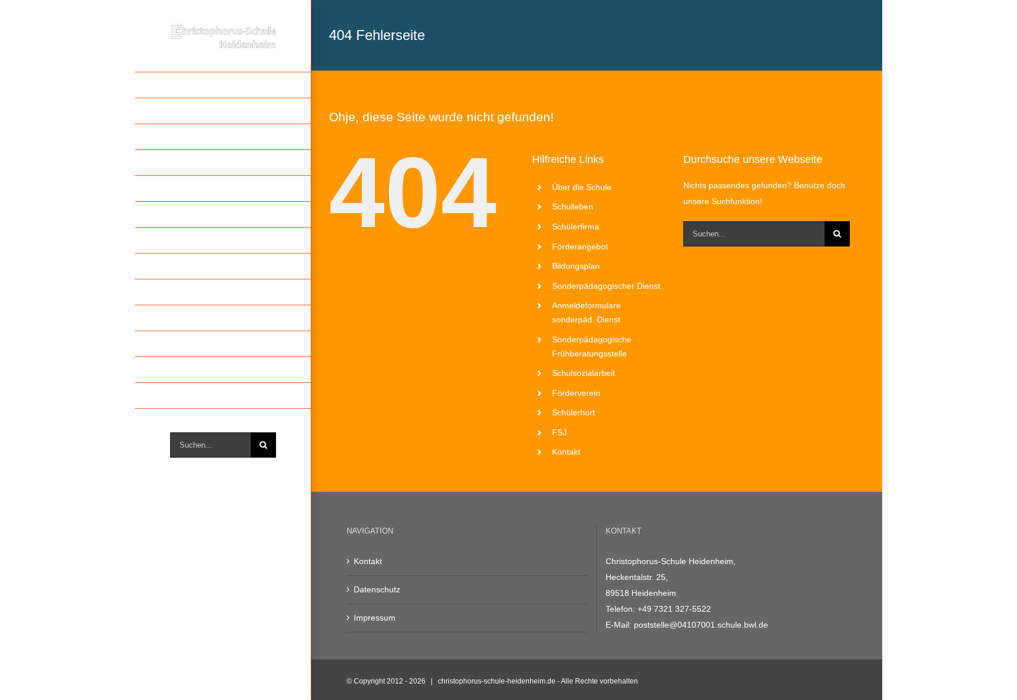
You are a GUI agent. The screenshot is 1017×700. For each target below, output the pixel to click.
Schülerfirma (575, 226)
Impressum (375, 617)
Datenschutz (377, 589)
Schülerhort (573, 412)
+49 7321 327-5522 (674, 609)
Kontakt (566, 451)
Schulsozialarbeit (583, 373)
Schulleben (572, 206)
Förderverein (576, 393)
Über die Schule (581, 187)
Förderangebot (580, 246)
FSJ (559, 432)
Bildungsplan (576, 266)
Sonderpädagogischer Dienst (606, 286)
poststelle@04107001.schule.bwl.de (701, 624)
